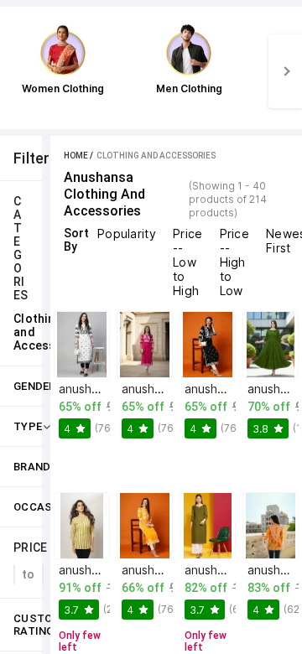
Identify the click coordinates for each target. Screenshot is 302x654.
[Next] (285, 71)
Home (76, 155)
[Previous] (17, 71)
